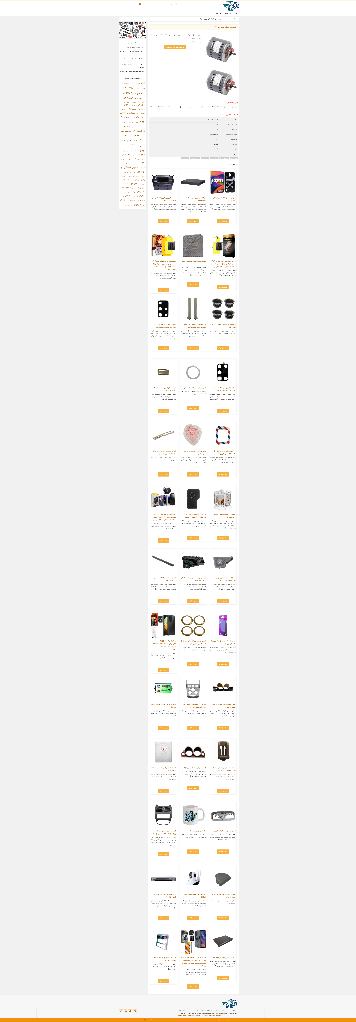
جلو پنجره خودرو (130, 102)
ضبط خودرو (135, 122)
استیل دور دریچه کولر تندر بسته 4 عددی (195, 388)
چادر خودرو (133, 173)
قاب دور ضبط (205, 158)
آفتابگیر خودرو (138, 83)
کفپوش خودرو (130, 180)
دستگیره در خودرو (135, 109)
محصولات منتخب (233, 19)
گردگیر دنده (129, 206)
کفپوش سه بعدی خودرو (134, 183)
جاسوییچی (141, 102)
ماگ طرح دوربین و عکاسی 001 (197, 831)
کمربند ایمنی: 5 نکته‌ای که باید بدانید (134, 47)
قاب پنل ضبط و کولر (223, 158)
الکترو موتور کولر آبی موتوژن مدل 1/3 (225, 27)
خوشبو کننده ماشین (134, 105)
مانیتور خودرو (133, 155)
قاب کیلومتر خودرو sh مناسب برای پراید (195, 768)
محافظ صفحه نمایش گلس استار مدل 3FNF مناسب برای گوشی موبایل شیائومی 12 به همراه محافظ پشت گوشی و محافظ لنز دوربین (223, 264)
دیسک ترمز (128, 113)
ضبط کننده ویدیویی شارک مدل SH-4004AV (223, 958)
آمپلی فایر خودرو (126, 83)
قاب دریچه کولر (214, 158)
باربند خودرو (134, 88)
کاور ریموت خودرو (134, 176)
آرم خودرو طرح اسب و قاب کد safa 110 (224, 831)
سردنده (131, 117)
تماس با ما (218, 13)
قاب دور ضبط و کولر (195, 158)
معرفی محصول (227, 13)
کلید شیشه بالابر (130, 200)
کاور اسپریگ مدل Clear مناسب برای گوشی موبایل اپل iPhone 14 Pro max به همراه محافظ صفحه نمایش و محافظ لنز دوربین (164, 517)
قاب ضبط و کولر (185, 158)
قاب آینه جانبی (126, 122)
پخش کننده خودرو (135, 163)
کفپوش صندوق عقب (134, 196)
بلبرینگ (131, 98)
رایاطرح (144, 1020)
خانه (236, 13)
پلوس (126, 163)
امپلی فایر (142, 88)
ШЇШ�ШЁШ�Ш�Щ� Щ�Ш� (189, 1016)
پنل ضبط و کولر (223, 19)
